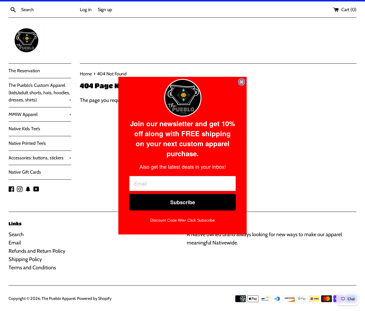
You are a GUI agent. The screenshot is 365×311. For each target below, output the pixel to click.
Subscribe (182, 202)
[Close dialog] (241, 82)
